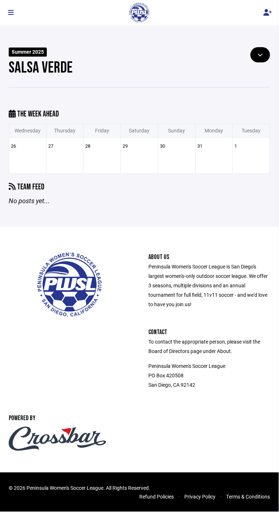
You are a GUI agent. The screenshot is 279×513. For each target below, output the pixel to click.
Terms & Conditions (248, 496)
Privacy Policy (200, 496)
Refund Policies (156, 496)
